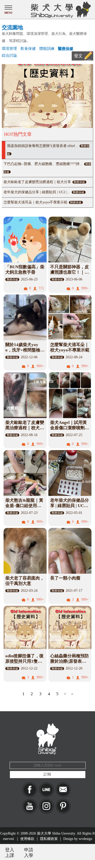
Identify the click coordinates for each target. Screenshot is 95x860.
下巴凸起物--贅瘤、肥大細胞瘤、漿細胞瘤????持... (47, 167)
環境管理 (9, 48)
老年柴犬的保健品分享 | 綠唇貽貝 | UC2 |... (44, 192)
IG (46, 806)
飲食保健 (28, 48)
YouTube (30, 806)
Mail (63, 790)
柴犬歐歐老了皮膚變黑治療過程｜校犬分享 (44, 182)
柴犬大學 (59, 9)
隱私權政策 (49, 839)
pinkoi (63, 806)
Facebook (30, 790)
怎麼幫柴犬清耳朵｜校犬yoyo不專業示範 (42, 202)
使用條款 (27, 839)
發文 (78, 55)
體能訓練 (46, 48)
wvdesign (85, 839)
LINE (46, 790)
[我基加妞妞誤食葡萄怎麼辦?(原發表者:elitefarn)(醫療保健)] (47, 96)
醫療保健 (65, 48)
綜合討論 (9, 55)
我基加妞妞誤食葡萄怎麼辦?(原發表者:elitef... (48, 149)
